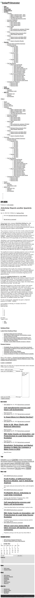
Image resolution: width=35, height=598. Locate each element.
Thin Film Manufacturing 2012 (18, 113)
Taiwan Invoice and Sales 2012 (18, 132)
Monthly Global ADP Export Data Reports (14, 541)
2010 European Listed (19, 167)
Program (9, 184)
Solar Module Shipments (16, 129)
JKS (5, 321)
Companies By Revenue (13, 176)
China (8, 126)
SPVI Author (7, 183)
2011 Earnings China (19, 172)
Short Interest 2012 (15, 118)
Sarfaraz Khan (20, 213)
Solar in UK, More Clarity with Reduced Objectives (16, 425)
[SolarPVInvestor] (10, 3)
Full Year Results (11, 158)
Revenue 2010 (14, 177)
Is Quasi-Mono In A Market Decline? (18, 417)
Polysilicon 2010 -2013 (16, 112)
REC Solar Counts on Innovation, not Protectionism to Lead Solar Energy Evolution (19, 436)
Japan (8, 134)
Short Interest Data (12, 116)
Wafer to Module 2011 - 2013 (17, 111)
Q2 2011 (16, 143)
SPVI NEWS (4, 202)
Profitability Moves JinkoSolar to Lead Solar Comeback (18, 347)
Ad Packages (10, 191)
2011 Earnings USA (19, 171)
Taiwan (9, 130)
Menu (2, 99)
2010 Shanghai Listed (19, 166)
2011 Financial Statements (17, 168)
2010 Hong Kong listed (19, 164)
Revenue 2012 (14, 180)
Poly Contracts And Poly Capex (18, 125)
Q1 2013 (16, 155)
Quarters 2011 (14, 141)
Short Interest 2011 (15, 117)
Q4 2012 (16, 153)
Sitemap (9, 189)
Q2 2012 (16, 150)
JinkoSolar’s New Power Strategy (12, 351)
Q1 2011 (16, 142)
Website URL (19, 371)
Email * (22, 369)
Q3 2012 (16, 151)
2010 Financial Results (16, 159)
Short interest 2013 (15, 120)
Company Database (12, 114)
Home (5, 101)
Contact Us (7, 589)
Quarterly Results (11, 139)
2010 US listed (17, 160)
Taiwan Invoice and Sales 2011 (18, 133)
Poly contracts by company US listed (19, 124)
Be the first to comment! (24, 404)
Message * (18, 397)
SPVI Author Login (12, 185)
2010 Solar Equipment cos (20, 163)
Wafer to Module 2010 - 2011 (17, 109)
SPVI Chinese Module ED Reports (12, 539)
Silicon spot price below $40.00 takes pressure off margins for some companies (19, 528)
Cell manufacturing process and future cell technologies (17, 409)
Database (6, 107)
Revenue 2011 (14, 179)
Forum (5, 181)
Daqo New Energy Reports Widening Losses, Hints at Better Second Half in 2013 (17, 339)
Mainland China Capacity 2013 (18, 128)
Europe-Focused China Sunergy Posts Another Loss (17, 337)
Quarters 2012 (14, 147)
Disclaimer (6, 591)
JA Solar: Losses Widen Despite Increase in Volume (17, 341)
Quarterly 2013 (14, 154)
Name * (2, 369)
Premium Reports (8, 105)
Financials (6, 137)
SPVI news (6, 103)
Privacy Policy (7, 590)
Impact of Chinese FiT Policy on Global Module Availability (19, 353)
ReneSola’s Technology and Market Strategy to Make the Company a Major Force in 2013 (18, 447)
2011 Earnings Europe (19, 170)
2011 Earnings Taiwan (19, 174)
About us (6, 583)
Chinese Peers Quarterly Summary (16, 138)
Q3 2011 (16, 145)
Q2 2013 (16, 156)
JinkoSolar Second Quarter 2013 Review (14, 352)
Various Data (10, 121)
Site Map (6, 593)
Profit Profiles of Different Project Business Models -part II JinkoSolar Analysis (18, 481)
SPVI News (7, 575)
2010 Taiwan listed (18, 162)
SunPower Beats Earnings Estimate (13, 333)
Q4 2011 (16, 146)
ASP (11, 122)
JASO (5, 322)
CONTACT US (10, 188)
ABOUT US (7, 187)
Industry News (7, 104)
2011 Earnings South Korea (21, 175)
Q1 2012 (16, 149)
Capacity (9, 108)
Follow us (3, 557)
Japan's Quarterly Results (17, 135)
